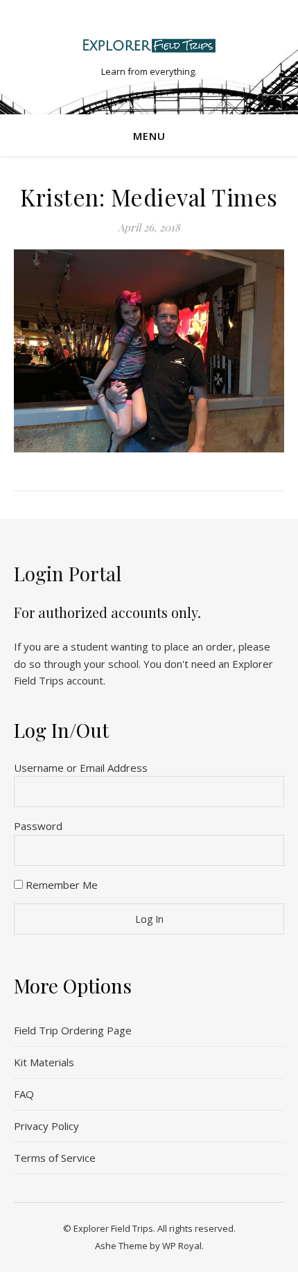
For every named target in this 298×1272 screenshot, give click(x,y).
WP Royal (182, 1245)
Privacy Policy (46, 1126)
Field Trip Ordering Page (73, 1030)
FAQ (24, 1094)
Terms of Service (55, 1158)
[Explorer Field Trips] (149, 45)
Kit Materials (44, 1062)
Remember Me (60, 885)
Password (38, 826)
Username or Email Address (81, 768)
